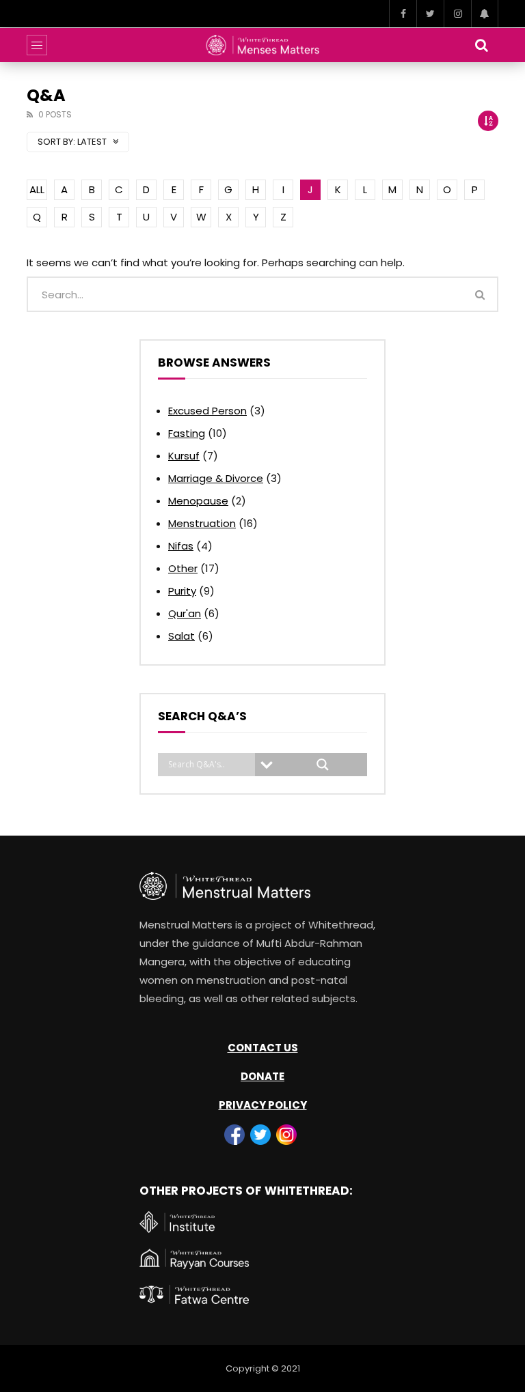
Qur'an (184, 613)
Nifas (180, 546)
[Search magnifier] (322, 764)
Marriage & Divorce (215, 478)
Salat (181, 636)
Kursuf (184, 456)
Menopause (198, 501)
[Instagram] (457, 13)
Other (183, 568)
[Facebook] (402, 13)
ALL (36, 189)
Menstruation (202, 523)
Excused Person (207, 410)
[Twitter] (430, 13)
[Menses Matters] (262, 45)
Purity (182, 591)
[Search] (481, 45)
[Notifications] (484, 13)
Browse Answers (214, 362)
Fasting (186, 433)
